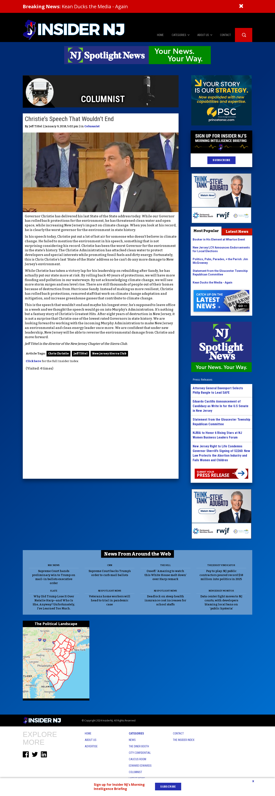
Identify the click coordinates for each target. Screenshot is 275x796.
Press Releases (202, 379)
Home (88, 733)
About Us (90, 740)
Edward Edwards (140, 765)
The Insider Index (183, 740)
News (132, 740)
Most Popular (206, 231)
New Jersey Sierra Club (109, 353)
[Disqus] (101, 425)
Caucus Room (137, 759)
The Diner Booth (139, 746)
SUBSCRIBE (221, 160)
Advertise (91, 746)
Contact (178, 733)
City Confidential (140, 752)
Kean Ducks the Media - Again (75, 6)
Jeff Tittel (80, 353)
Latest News (237, 231)
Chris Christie (58, 353)
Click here (33, 361)
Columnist (92, 126)
